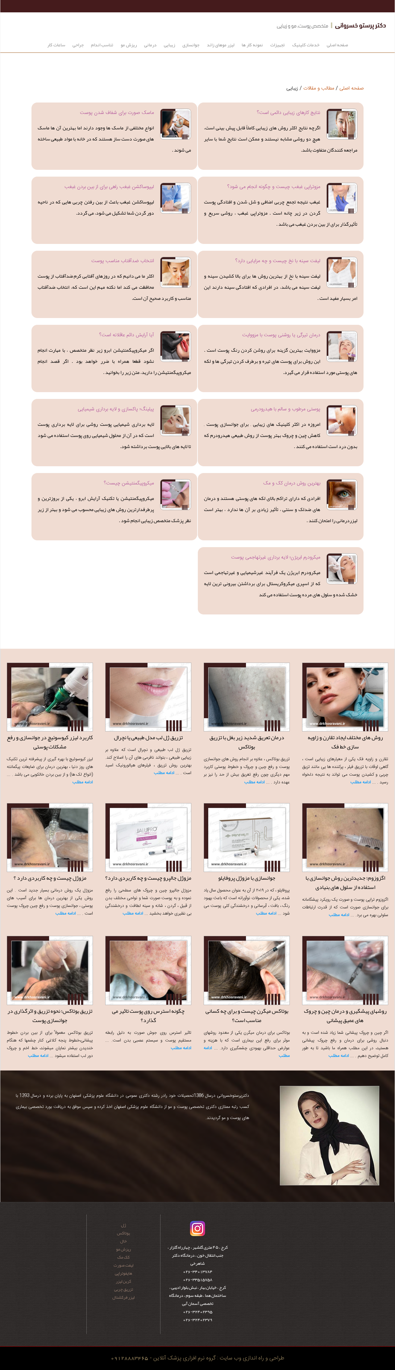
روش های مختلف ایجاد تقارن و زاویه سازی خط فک (345, 742)
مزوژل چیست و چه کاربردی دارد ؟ (50, 877)
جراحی (78, 44)
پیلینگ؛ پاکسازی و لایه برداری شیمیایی (116, 409)
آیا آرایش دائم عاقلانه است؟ (126, 335)
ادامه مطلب (361, 782)
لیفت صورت (123, 1265)
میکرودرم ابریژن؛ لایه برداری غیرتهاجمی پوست (275, 557)
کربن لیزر (123, 1281)
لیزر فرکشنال (123, 1297)
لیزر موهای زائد (220, 44)
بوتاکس (123, 1233)
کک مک (123, 1257)
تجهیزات (277, 44)
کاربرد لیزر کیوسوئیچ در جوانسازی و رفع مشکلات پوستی (50, 742)
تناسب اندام (102, 44)
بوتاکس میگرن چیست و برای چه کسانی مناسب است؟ (247, 1015)
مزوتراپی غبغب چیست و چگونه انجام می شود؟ (273, 187)
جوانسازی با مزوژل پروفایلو (246, 877)
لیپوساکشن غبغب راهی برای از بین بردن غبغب (109, 187)
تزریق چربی (123, 1289)
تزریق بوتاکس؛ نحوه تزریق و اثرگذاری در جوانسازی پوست (49, 1015)
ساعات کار (56, 44)
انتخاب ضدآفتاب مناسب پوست (122, 261)
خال (123, 1241)
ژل (123, 1225)
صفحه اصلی (337, 44)
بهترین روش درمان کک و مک (291, 483)
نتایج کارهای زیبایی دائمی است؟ (288, 113)
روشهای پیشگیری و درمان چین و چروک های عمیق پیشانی (345, 1015)
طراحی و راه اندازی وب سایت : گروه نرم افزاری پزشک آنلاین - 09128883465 (197, 1358)
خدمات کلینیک (305, 44)
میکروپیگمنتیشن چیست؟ (129, 483)
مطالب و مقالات (318, 88)
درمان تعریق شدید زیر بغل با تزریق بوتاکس (247, 742)
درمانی (150, 44)
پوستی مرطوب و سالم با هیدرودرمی (285, 409)
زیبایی (169, 44)
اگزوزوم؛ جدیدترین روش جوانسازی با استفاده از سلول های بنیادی (345, 882)
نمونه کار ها (252, 44)
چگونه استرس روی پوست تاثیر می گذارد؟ (148, 1015)
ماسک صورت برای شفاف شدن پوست (117, 113)
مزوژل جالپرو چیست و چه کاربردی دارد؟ (148, 877)
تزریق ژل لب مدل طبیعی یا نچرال (148, 737)
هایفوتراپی (123, 1273)
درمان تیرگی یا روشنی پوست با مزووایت (281, 335)
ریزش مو (129, 44)
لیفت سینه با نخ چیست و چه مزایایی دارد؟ (277, 261)
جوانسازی (190, 44)
